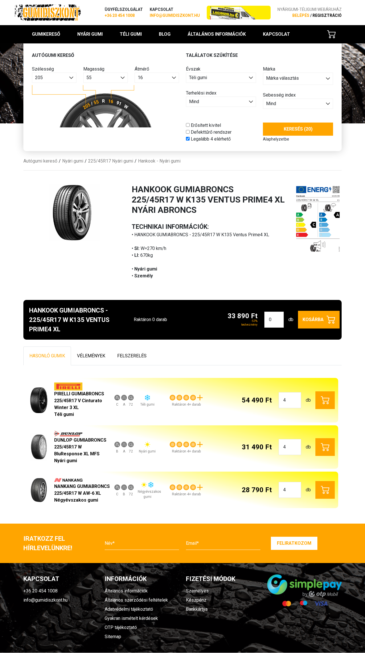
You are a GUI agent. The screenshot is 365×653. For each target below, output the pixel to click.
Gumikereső (46, 34)
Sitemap (113, 636)
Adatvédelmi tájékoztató (129, 609)
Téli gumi (131, 34)
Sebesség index (279, 95)
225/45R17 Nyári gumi (110, 161)
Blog (165, 34)
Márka (269, 69)
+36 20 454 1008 (120, 15)
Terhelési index (201, 93)
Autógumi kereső (40, 161)
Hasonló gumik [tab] (47, 355)
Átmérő (142, 69)
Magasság (93, 69)
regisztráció (327, 15)
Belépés (300, 15)
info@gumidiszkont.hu (175, 15)
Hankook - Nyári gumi (159, 161)
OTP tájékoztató (121, 627)
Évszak (193, 69)
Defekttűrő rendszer (211, 132)
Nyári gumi (90, 34)
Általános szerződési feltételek (136, 600)
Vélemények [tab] (91, 355)
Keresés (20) (298, 129)
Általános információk (217, 34)
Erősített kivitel (205, 125)
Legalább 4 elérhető (210, 139)
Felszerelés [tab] (132, 355)
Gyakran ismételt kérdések (131, 618)
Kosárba (313, 319)
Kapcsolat (276, 34)
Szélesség (43, 69)
